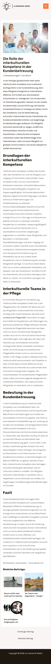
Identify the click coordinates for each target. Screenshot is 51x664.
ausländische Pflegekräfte (14, 318)
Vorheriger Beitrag (25, 632)
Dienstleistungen (12, 75)
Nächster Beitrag (25, 638)
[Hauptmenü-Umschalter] (46, 6)
